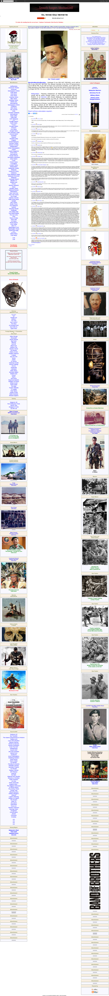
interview (44, 97)
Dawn (14, 120)
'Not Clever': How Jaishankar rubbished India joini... (96, 43)
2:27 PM (33, 145)
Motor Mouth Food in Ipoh (13, 315)
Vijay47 (38, 133)
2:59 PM (33, 233)
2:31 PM (33, 164)
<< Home (30, 245)
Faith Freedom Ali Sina (13, 125)
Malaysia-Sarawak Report (14, 178)
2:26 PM (33, 141)
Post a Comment (31, 244)
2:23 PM (33, 124)
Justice (38, 206)
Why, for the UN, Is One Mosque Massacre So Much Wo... (96, 41)
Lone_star (39, 118)
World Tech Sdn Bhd (40, 238)
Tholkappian (39, 141)
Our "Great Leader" (54, 79)
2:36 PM (33, 206)
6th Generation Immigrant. (41, 164)
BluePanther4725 (40, 226)
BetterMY (38, 191)
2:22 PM (33, 118)
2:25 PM (33, 133)
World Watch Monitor (13, 232)
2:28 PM (33, 152)
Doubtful (38, 145)
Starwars (38, 129)
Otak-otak (39, 186)
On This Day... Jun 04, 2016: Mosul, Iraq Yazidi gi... (96, 39)
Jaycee (38, 124)
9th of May (39, 233)
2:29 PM (33, 156)
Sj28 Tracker (39, 200)
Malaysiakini (13, 166)
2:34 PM (33, 191)
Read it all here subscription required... (40, 111)
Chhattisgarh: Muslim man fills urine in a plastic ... (96, 44)
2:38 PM (33, 226)
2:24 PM (33, 129)
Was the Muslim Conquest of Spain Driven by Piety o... (96, 37)
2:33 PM (33, 186)
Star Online (13, 202)
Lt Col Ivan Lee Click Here (15, 413)
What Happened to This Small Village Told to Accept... (96, 38)
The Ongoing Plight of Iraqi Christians (96, 42)
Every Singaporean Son (96, 36)
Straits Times (14, 204)
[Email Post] (79, 114)
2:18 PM (33, 238)
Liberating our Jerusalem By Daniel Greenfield (96, 40)
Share (31, 113)
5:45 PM (76, 114)
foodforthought (39, 152)
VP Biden (38, 156)
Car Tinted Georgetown (36, 242)
